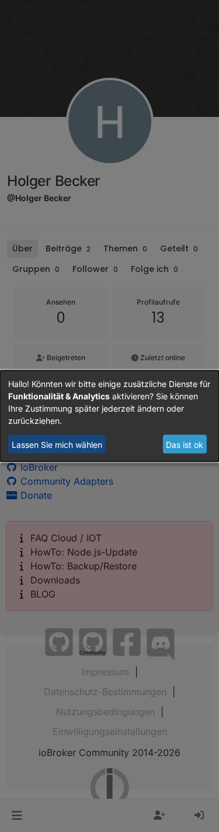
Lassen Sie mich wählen (57, 444)
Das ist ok (184, 444)
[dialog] (109, 416)
